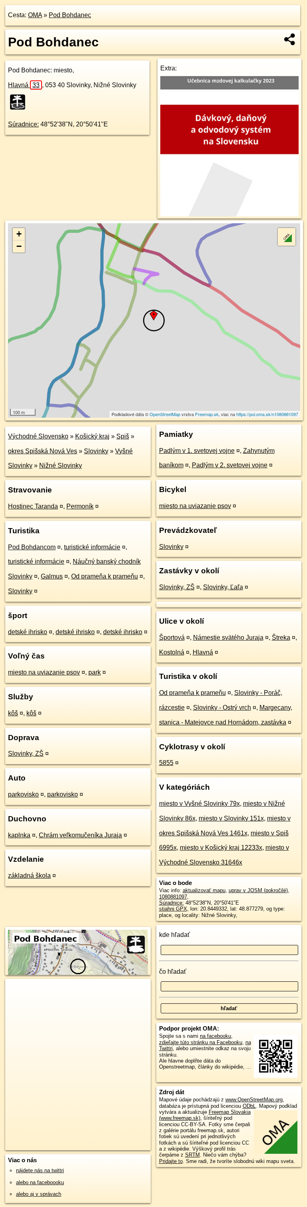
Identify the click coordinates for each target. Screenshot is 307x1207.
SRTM (192, 1155)
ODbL (249, 1106)
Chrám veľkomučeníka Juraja (80, 835)
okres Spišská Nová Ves (42, 451)
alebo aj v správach (38, 1194)
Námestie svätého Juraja (228, 637)
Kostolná (171, 652)
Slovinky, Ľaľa (223, 587)
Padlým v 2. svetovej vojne (229, 465)
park (94, 672)
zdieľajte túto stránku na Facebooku (200, 1042)
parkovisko (23, 794)
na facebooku (215, 1036)
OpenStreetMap (165, 414)
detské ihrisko (27, 632)
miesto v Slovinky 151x (231, 818)
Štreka (281, 637)
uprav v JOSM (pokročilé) (258, 890)
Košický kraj (92, 436)
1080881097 (173, 897)
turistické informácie (92, 547)
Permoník (80, 506)
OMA (35, 15)
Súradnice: (23, 124)
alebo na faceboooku (40, 1182)
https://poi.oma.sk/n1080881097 (267, 414)
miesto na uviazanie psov (44, 672)
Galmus (52, 576)
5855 (166, 762)
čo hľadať (172, 971)
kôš (13, 713)
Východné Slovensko (38, 436)
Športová (172, 637)
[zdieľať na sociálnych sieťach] (290, 39)
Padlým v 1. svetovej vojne (197, 450)
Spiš (122, 436)
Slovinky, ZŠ (26, 753)
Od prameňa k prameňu (104, 576)
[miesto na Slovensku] (20, 102)
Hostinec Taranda (33, 506)
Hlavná (24, 85)
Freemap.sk (207, 414)
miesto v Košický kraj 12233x (221, 847)
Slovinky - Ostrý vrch (222, 707)
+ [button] (19, 234)
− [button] (19, 246)
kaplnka (19, 835)
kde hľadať (174, 934)
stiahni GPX (173, 909)
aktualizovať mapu (204, 890)
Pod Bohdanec (70, 15)
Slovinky (96, 451)
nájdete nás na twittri (40, 1170)
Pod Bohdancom (32, 547)
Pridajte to (171, 1161)
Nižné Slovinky (60, 465)
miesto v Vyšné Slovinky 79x (199, 803)
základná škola (29, 875)
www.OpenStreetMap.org (254, 1100)
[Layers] (286, 237)
